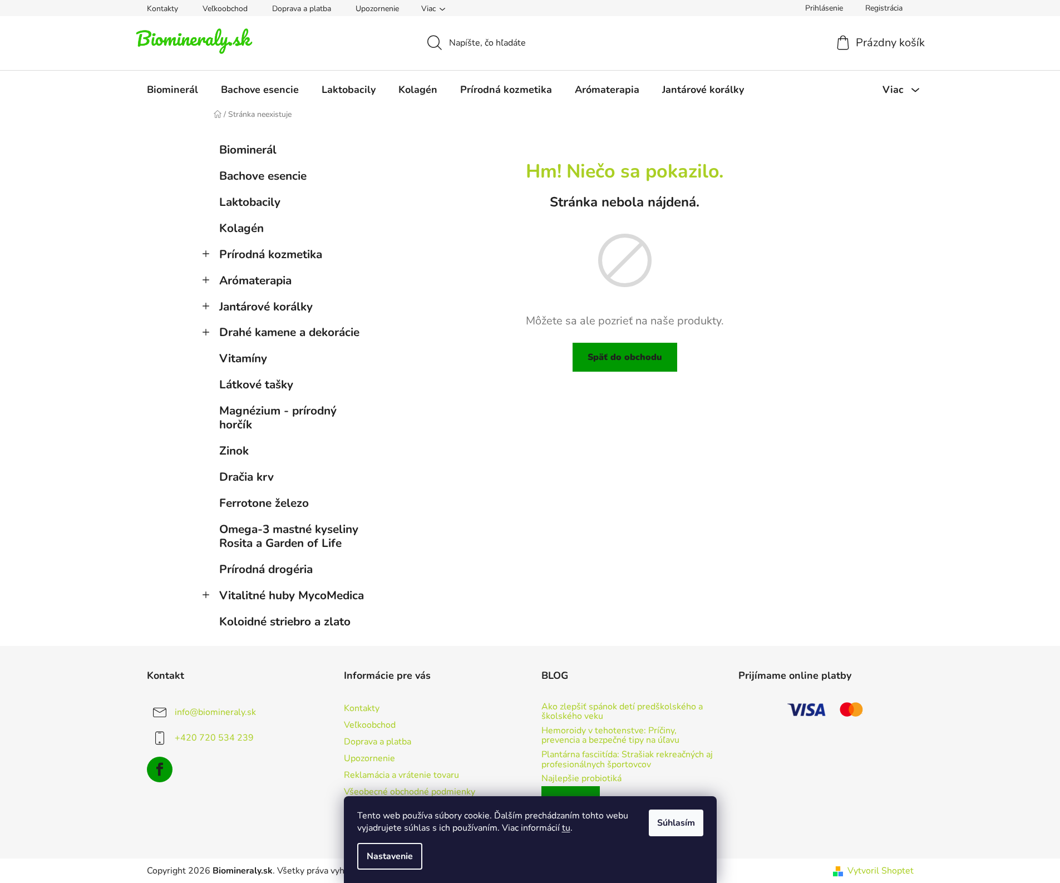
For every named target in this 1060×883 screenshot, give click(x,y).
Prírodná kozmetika (270, 254)
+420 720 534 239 (214, 738)
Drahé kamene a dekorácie (289, 332)
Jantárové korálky (266, 306)
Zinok (234, 450)
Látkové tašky (256, 384)
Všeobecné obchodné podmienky (409, 792)
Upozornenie (377, 8)
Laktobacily (249, 202)
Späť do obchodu (625, 357)
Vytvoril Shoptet (880, 871)
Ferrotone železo (264, 503)
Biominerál (248, 149)
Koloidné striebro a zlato (285, 621)
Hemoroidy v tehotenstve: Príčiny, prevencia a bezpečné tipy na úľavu (610, 736)
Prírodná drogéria (266, 569)
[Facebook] (159, 769)
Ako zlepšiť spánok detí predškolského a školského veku (622, 712)
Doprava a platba (301, 8)
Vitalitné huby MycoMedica (291, 595)
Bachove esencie (263, 176)
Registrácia (884, 8)
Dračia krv (246, 477)
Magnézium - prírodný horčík (278, 417)
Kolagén (241, 228)
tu (566, 828)
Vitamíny (243, 358)
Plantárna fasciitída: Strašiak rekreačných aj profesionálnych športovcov (627, 759)
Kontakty (162, 8)
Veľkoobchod (225, 8)
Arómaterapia (255, 280)
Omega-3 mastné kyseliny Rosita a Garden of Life (288, 536)
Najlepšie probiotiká (581, 779)
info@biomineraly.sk (215, 712)
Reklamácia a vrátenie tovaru (401, 775)
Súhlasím (676, 823)
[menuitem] (172, 89)
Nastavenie (390, 856)
